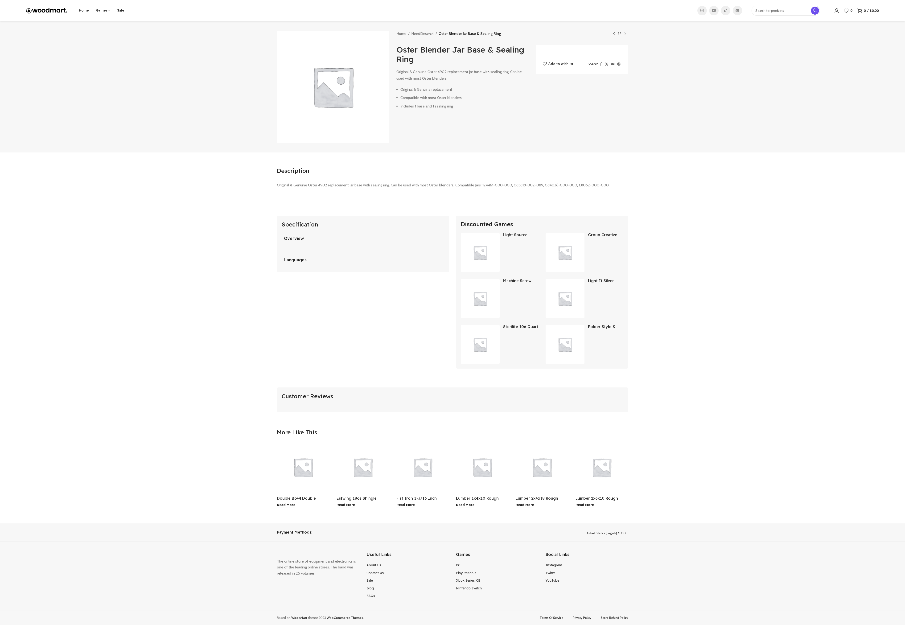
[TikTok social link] (725, 10)
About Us (373, 565)
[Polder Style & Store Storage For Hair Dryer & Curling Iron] (565, 344)
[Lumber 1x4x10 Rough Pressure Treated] (482, 467)
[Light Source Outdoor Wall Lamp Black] (480, 252)
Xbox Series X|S (468, 580)
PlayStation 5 (466, 573)
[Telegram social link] (619, 64)
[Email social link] (613, 64)
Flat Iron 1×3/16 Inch (416, 498)
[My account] (836, 10)
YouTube (552, 580)
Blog (370, 588)
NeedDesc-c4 (422, 33)
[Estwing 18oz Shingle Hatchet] (363, 467)
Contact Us (375, 573)
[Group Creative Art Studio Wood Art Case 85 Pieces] (565, 252)
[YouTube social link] (714, 10)
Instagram (554, 565)
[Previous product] (614, 34)
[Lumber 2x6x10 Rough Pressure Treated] (602, 467)
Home (401, 33)
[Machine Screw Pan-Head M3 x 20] (480, 298)
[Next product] (625, 34)
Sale (369, 580)
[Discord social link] (737, 10)
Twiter (550, 573)
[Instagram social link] (702, 10)
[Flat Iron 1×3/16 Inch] (422, 467)
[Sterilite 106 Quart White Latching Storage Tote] (480, 344)
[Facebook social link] (601, 64)
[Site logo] (46, 10)
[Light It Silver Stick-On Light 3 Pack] (565, 298)
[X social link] (607, 64)
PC (458, 565)
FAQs (370, 596)
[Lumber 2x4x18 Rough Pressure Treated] (542, 467)
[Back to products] (619, 34)
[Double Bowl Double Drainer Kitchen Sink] (303, 467)
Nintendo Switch (469, 588)
